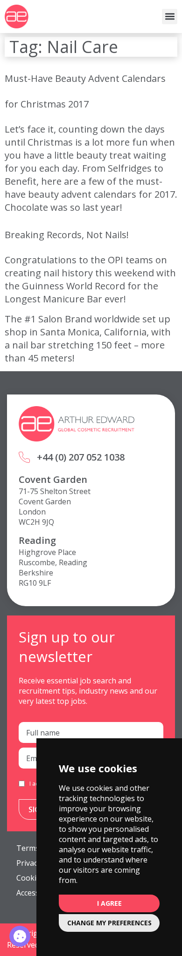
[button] (169, 16)
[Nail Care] (19, 936)
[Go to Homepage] (16, 16)
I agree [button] (109, 903)
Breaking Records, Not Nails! (67, 234)
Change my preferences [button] (109, 922)
